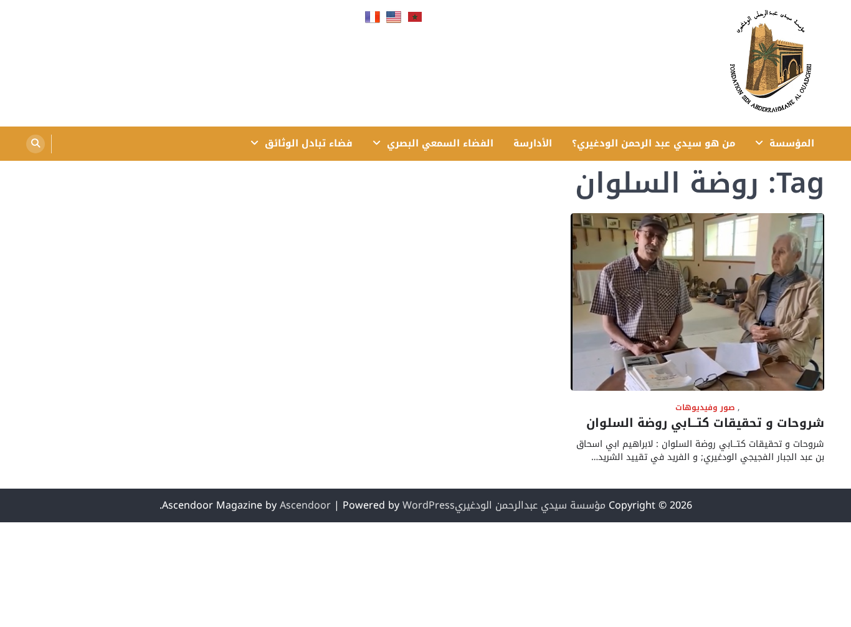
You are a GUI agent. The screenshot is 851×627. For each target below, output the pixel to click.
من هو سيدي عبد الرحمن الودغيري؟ (653, 143)
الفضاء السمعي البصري (440, 143)
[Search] (35, 144)
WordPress (428, 505)
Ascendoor (305, 505)
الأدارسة (532, 143)
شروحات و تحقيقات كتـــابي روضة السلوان (705, 423)
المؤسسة (791, 143)
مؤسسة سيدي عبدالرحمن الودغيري (530, 505)
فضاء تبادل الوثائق (309, 143)
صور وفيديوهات (705, 408)
